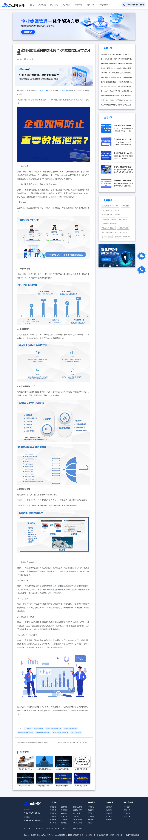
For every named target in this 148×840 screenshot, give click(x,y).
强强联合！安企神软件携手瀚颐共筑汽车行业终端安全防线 (116, 101)
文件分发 (53, 813)
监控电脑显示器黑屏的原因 (122, 237)
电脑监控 (64, 813)
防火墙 (117, 210)
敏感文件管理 (77, 810)
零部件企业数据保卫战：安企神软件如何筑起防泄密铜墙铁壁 (116, 96)
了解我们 (127, 807)
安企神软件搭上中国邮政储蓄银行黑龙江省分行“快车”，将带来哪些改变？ (116, 105)
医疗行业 (91, 813)
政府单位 (91, 816)
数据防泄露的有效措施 (60, 732)
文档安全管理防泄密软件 (109, 232)
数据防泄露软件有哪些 (25, 732)
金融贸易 (109, 813)
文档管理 (64, 807)
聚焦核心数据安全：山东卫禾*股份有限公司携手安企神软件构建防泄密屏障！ (116, 64)
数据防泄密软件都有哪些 (109, 219)
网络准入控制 (77, 823)
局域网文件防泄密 (123, 228)
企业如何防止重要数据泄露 (34, 728)
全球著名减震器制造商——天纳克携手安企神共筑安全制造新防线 (116, 82)
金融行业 (91, 819)
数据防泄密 (64, 90)
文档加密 (53, 807)
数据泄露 (43, 90)
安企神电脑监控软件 (52, 828)
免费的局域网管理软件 (108, 228)
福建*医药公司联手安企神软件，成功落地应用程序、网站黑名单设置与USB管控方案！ (116, 78)
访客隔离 (117, 215)
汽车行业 (91, 810)
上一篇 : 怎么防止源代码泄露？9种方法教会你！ (33, 743)
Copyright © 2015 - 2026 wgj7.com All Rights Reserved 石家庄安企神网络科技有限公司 (51, 835)
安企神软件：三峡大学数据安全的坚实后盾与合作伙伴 (116, 91)
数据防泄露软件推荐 (70, 728)
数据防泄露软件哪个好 (53, 728)
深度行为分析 (77, 819)
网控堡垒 (64, 823)
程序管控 (53, 810)
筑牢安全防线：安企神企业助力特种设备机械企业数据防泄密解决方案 (116, 87)
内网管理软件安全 (107, 210)
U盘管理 (64, 810)
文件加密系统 (38, 828)
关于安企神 (128, 802)
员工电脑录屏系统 (107, 215)
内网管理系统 (77, 828)
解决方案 (91, 802)
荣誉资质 (127, 813)
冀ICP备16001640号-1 (89, 835)
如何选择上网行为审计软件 (109, 223)
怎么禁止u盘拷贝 (107, 237)
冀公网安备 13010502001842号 (111, 835)
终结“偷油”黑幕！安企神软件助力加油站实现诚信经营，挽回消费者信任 (116, 55)
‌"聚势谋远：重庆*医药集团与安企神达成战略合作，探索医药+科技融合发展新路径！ (116, 73)
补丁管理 (53, 823)
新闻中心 (127, 810)
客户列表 (109, 802)
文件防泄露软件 (76, 732)
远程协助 (53, 816)
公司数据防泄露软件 (43, 732)
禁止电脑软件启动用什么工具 (110, 206)
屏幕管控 (64, 816)
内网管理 (76, 816)
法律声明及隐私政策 (132, 835)
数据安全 (52, 586)
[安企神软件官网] (13, 4)
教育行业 (109, 810)
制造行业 (91, 823)
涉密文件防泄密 (123, 232)
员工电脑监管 (125, 206)
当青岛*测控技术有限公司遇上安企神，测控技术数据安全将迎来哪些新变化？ (116, 69)
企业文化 (127, 816)
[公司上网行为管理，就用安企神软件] (54, 75)
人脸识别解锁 (123, 219)
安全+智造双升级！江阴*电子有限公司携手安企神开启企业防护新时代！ (117, 59)
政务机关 (109, 807)
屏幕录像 (53, 819)
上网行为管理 (77, 807)
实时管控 (64, 819)
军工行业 (91, 807)
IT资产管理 (76, 813)
